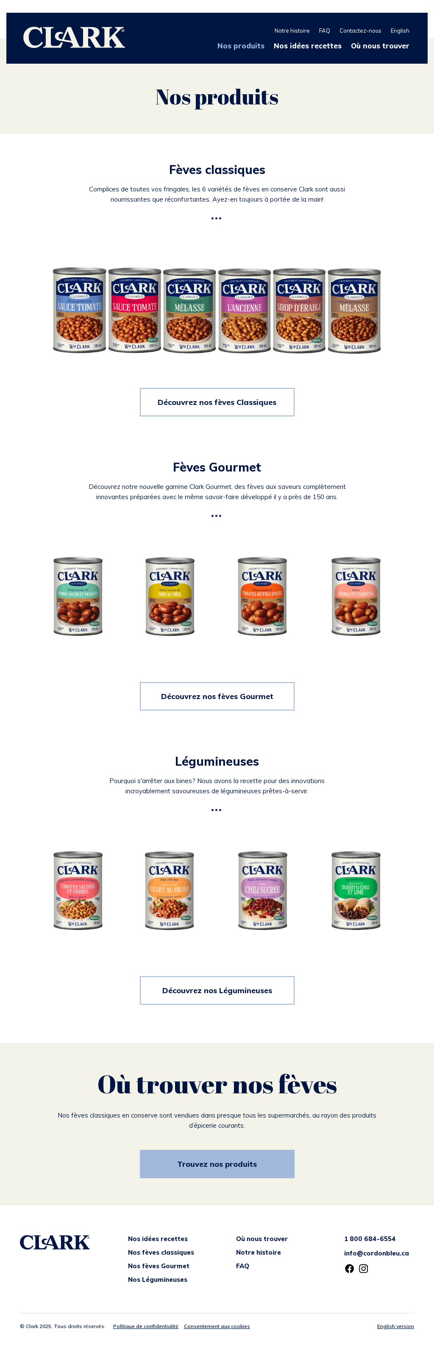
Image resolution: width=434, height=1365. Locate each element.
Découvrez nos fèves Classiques (217, 402)
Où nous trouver (380, 45)
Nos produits (240, 45)
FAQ (324, 30)
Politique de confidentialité (145, 1326)
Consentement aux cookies (217, 1326)
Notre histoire (292, 30)
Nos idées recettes (308, 45)
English (400, 30)
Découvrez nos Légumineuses (217, 990)
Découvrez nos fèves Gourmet (217, 696)
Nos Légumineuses (157, 1279)
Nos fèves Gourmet (158, 1266)
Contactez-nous (360, 30)
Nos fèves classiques (161, 1252)
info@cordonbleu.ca (376, 1253)
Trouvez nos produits (217, 1164)
